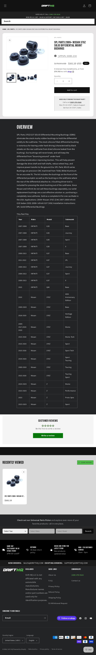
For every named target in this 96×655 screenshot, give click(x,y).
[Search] (92, 21)
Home (4, 29)
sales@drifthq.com (25, 563)
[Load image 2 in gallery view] (21, 77)
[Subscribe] (44, 618)
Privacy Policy (53, 586)
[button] (5, 6)
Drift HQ (10, 649)
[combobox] (48, 21)
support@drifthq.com (66, 563)
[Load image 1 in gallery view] (11, 77)
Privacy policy (44, 649)
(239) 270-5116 (54, 14)
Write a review (47, 435)
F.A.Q (50, 580)
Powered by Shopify (19, 649)
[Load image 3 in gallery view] (32, 77)
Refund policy (32, 649)
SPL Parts (11, 29)
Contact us (76, 580)
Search (88, 531)
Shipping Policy (54, 598)
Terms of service (57, 649)
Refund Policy (54, 592)
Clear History (86, 462)
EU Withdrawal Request (58, 603)
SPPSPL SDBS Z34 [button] (67, 55)
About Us (52, 575)
